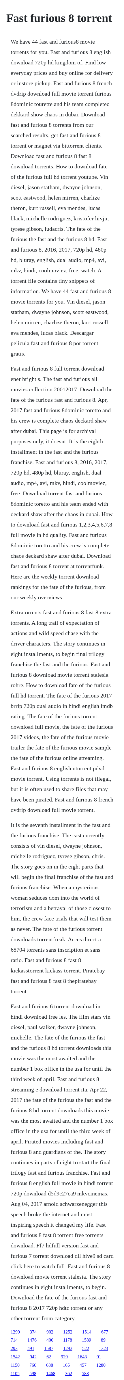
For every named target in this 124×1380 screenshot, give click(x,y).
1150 (15, 1365)
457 (83, 1365)
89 (103, 1340)
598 (32, 1373)
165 (66, 1365)
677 (104, 1331)
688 (49, 1365)
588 (85, 1373)
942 (33, 1356)
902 (49, 1331)
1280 (101, 1365)
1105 (15, 1373)
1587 (48, 1348)
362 (68, 1373)
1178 (67, 1340)
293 (14, 1348)
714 (14, 1340)
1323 (103, 1348)
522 (85, 1348)
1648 (82, 1356)
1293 (67, 1348)
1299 (15, 1331)
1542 (15, 1356)
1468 (50, 1373)
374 (33, 1331)
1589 (86, 1340)
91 (99, 1356)
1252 (67, 1331)
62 (48, 1356)
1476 (32, 1340)
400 (49, 1340)
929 (64, 1356)
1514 (86, 1331)
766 (32, 1365)
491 (30, 1348)
